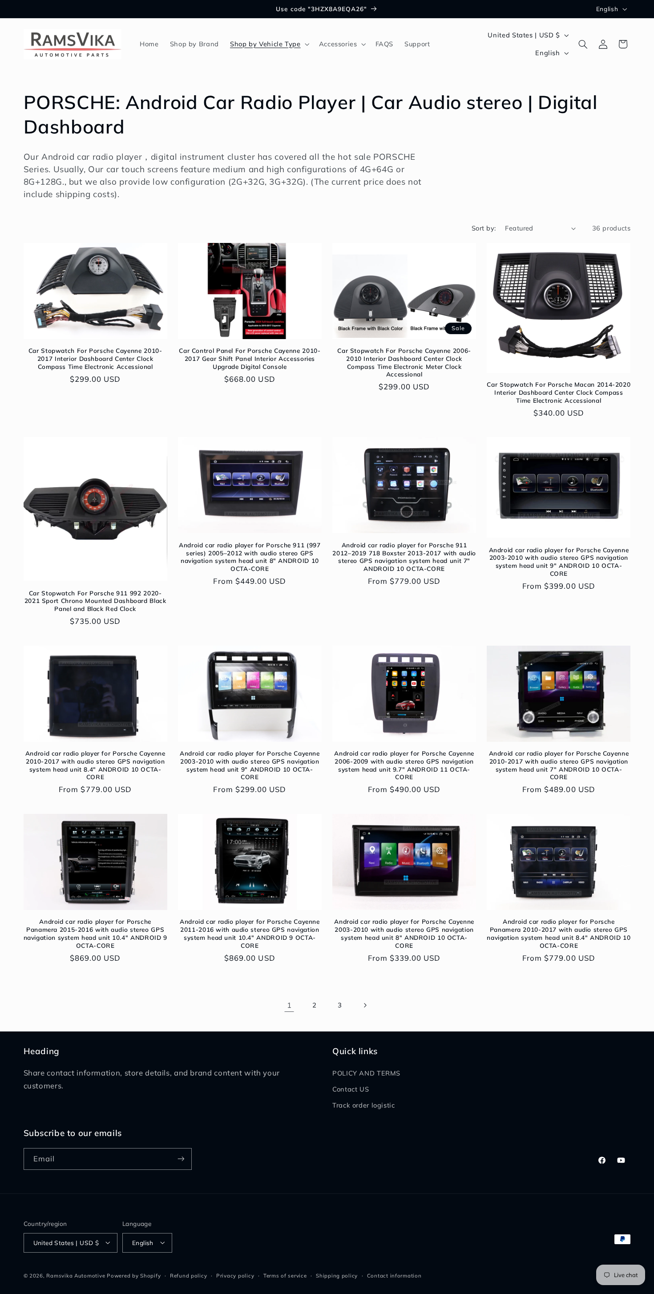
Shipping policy (337, 1275)
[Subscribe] (180, 1159)
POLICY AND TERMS (366, 1073)
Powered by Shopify (134, 1275)
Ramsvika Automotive (75, 1275)
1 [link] (289, 1005)
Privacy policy (235, 1275)
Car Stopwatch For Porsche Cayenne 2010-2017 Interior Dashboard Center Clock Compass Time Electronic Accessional (95, 358)
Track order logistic (363, 1105)
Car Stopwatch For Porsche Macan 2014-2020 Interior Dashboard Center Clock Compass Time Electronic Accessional (558, 392)
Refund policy (188, 1275)
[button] (268, 44)
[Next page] (365, 1005)
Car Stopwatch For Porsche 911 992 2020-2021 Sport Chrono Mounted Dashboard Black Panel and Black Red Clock (95, 601)
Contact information (394, 1275)
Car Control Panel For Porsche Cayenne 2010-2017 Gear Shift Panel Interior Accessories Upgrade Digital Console (249, 358)
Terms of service (285, 1275)
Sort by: (484, 228)
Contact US (350, 1089)
